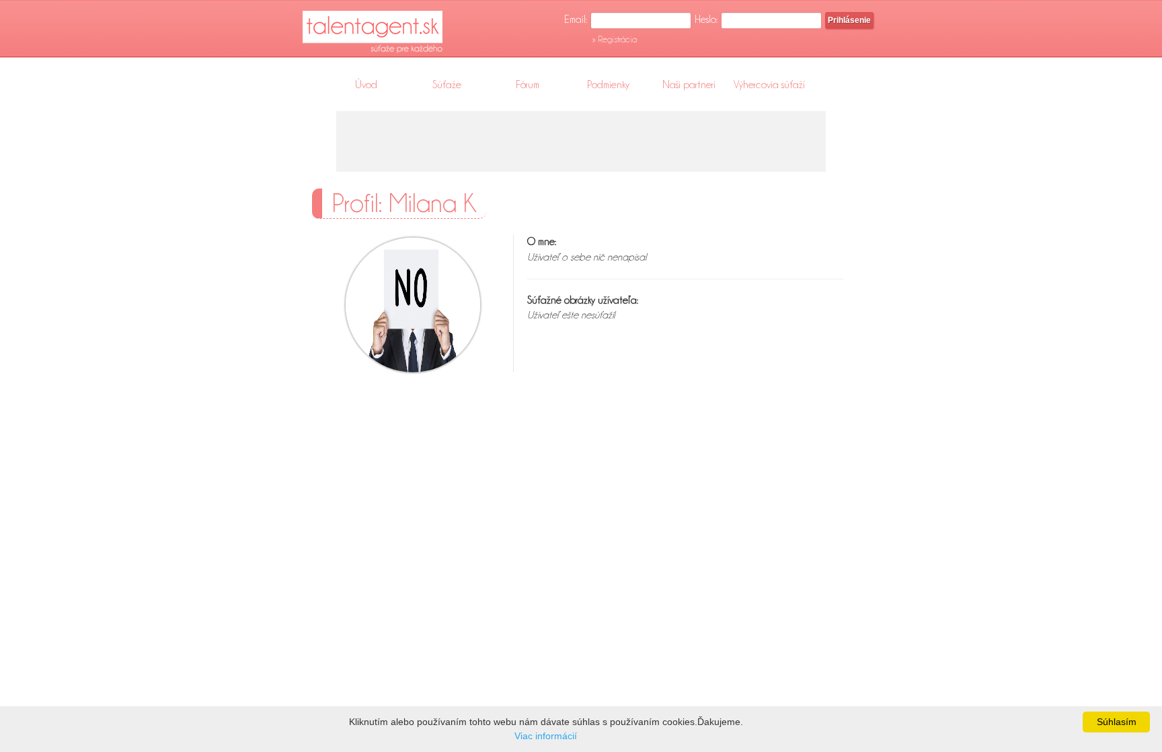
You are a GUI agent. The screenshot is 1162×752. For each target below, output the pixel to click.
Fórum (527, 84)
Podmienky (608, 84)
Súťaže (446, 84)
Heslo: (706, 19)
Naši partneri (688, 84)
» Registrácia (614, 39)
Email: (575, 19)
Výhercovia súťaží (769, 84)
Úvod (366, 84)
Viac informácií (545, 735)
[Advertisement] (581, 141)
